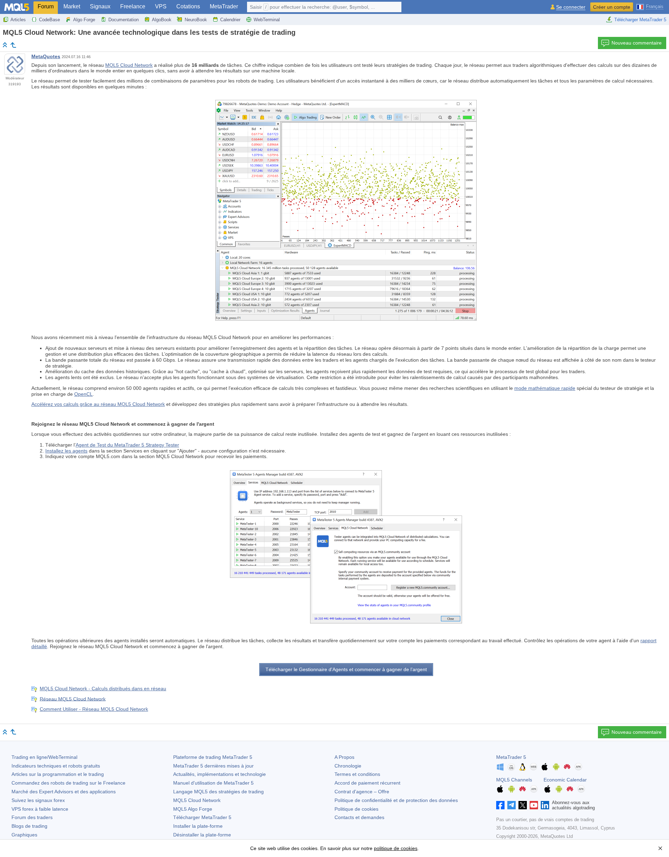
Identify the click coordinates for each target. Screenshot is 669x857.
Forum (46, 6)
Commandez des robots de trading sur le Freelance (68, 783)
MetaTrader (224, 6)
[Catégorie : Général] (13, 45)
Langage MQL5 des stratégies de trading (218, 791)
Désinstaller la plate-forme (202, 835)
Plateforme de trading (212, 757)
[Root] (5, 44)
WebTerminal (267, 19)
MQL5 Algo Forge (192, 809)
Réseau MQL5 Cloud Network (73, 698)
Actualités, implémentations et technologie (219, 774)
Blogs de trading (29, 826)
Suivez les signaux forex (38, 800)
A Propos (344, 757)
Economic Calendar (565, 780)
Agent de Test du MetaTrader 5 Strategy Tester (127, 445)
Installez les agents (66, 451)
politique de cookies (395, 848)
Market (71, 6)
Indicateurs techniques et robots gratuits (55, 766)
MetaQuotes (45, 56)
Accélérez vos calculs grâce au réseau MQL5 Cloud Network (98, 404)
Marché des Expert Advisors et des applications (63, 791)
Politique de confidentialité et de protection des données (396, 800)
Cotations (188, 6)
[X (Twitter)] (522, 805)
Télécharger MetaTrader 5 (640, 19)
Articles (18, 19)
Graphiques (24, 835)
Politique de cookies (356, 809)
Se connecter (570, 7)
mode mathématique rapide (544, 388)
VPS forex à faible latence (39, 809)
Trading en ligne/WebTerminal (44, 757)
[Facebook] (500, 805)
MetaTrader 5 (511, 757)
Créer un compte (611, 7)
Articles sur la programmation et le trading (57, 774)
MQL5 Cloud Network (129, 65)
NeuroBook (196, 19)
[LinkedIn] (545, 805)
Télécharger (202, 817)
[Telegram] (511, 805)
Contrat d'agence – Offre (361, 791)
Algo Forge (84, 19)
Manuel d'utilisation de (213, 783)
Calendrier (230, 19)
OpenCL (83, 394)
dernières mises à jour (213, 766)
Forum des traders (32, 817)
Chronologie (347, 766)
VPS (161, 6)
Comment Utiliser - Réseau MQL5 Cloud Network (94, 709)
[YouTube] (534, 805)
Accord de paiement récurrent (367, 783)
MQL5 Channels (514, 780)
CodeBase (49, 19)
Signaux (100, 6)
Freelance (132, 6)
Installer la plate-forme (198, 826)
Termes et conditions (357, 774)
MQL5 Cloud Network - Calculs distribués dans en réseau (103, 688)
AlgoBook (161, 19)
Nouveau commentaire (637, 43)
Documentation (123, 19)
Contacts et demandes (359, 817)
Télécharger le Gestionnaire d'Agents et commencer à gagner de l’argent (346, 669)
